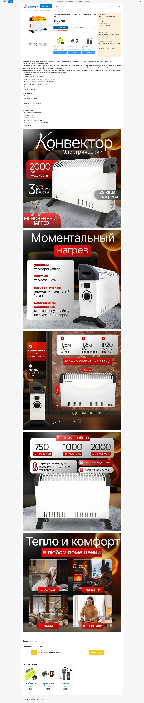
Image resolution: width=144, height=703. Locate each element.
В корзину (60, 27)
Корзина (119, 6)
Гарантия (101, 48)
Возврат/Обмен (80, 1)
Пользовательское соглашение (34, 699)
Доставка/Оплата (69, 1)
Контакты (87, 1)
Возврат (108, 48)
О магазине (60, 1)
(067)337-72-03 (138, 1)
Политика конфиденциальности (34, 697)
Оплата (113, 48)
